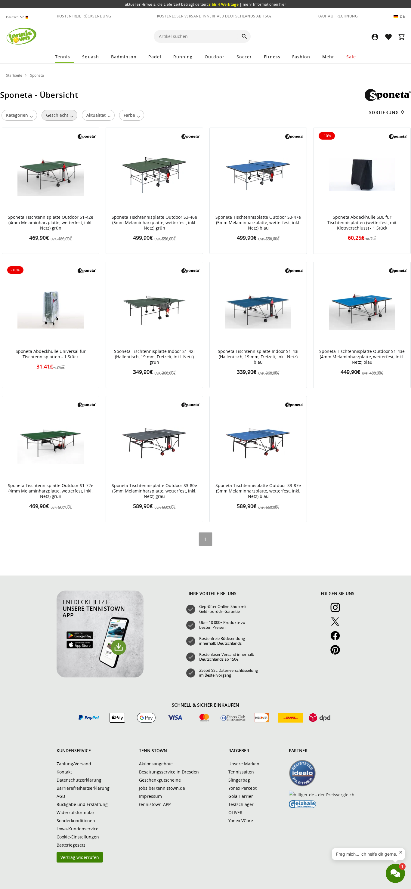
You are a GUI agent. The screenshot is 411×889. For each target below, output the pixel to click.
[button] (375, 37)
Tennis (62, 57)
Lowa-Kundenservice (77, 829)
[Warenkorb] (401, 37)
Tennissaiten (241, 772)
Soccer (244, 57)
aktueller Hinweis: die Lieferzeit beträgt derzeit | (205, 4)
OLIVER (235, 812)
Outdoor (214, 57)
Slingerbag (239, 780)
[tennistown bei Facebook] (337, 639)
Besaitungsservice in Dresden (169, 772)
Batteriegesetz (71, 845)
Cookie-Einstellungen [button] (78, 837)
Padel (154, 57)
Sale (351, 57)
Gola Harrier (240, 796)
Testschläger (241, 804)
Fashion (301, 57)
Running (183, 57)
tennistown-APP (155, 804)
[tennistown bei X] (337, 625)
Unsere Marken (243, 764)
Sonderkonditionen (76, 820)
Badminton (124, 57)
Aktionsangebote (156, 764)
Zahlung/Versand (74, 764)
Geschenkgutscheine (160, 780)
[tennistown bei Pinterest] (337, 653)
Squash (90, 57)
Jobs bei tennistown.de (162, 788)
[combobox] (18, 17)
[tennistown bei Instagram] (337, 610)
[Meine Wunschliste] (388, 37)
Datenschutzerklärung (79, 780)
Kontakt (64, 772)
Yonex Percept (242, 788)
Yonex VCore (240, 820)
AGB (61, 796)
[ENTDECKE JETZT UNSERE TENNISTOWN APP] (100, 676)
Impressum (150, 796)
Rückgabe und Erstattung (82, 804)
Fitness (272, 57)
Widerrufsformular (75, 812)
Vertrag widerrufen (79, 857)
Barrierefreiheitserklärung (83, 788)
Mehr (328, 57)
